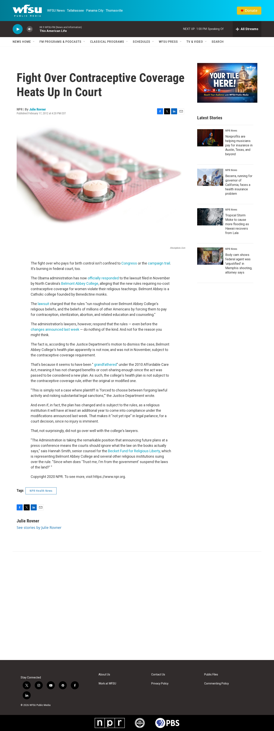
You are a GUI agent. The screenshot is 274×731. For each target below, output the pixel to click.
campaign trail (159, 263)
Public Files (211, 674)
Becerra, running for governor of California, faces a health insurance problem (238, 185)
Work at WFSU (107, 683)
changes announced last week (55, 329)
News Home (22, 41)
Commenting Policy (216, 683)
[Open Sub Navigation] (34, 41)
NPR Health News (41, 490)
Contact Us (158, 674)
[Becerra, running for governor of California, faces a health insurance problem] (210, 177)
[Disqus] (137, 606)
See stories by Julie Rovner (39, 527)
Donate (251, 10)
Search (218, 41)
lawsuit (43, 304)
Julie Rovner (37, 109)
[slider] (36, 29)
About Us (104, 674)
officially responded (103, 278)
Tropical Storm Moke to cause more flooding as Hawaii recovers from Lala (237, 224)
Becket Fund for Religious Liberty (134, 451)
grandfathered (105, 364)
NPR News (231, 130)
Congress (129, 263)
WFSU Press (168, 41)
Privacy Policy (159, 683)
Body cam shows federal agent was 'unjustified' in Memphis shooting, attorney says (238, 263)
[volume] (29, 29)
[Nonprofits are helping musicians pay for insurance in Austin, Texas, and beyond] (210, 137)
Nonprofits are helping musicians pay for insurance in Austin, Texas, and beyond (239, 145)
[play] (17, 29)
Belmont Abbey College (79, 283)
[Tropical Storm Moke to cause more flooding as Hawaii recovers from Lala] (210, 216)
